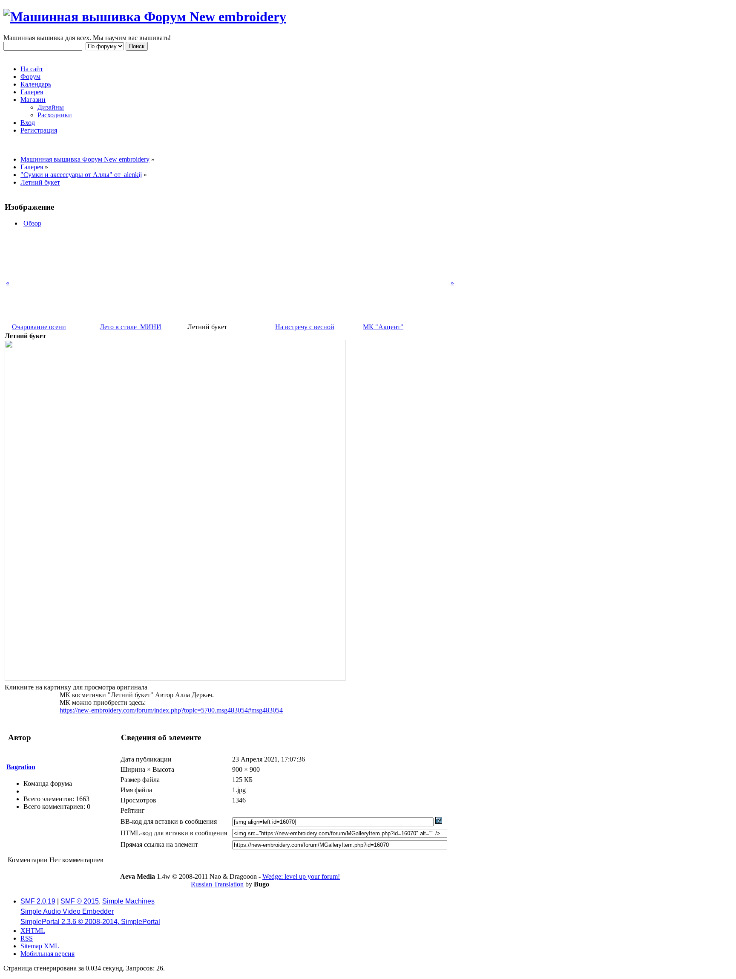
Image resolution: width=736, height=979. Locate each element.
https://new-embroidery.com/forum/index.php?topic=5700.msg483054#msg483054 (171, 710)
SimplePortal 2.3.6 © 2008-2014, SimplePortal (90, 921)
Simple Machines (128, 901)
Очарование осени (39, 326)
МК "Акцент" (383, 326)
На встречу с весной (304, 326)
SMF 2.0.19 (37, 901)
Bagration (20, 766)
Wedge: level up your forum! (301, 876)
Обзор (32, 223)
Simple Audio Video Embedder (67, 911)
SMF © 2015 (79, 901)
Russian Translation (217, 884)
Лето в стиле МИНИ (130, 326)
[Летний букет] (175, 678)
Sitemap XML (39, 946)
